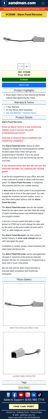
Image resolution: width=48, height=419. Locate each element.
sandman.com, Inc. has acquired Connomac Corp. (24, 9)
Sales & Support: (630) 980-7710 (24, 399)
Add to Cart (24, 85)
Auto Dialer (24, 388)
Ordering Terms (23, 412)
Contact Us (10, 412)
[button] (43, 3)
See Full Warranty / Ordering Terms (21, 113)
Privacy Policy (36, 412)
